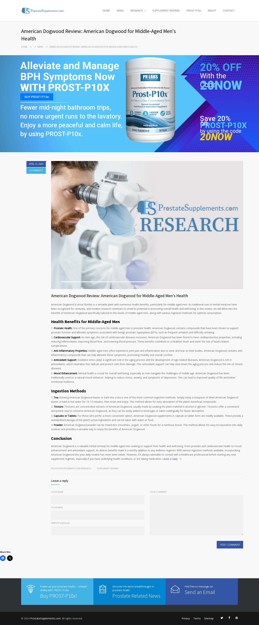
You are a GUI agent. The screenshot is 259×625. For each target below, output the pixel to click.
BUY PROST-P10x (37, 97)
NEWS (120, 10)
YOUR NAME (57, 491)
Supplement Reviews (108, 468)
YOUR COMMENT (158, 491)
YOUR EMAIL (57, 507)
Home (24, 46)
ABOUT (212, 10)
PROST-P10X (223, 125)
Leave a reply (170, 458)
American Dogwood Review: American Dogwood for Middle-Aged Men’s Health (119, 295)
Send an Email (200, 592)
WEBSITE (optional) (60, 522)
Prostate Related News (136, 595)
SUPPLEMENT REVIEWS (166, 10)
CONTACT (229, 10)
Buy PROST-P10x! (58, 595)
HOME (106, 10)
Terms (197, 618)
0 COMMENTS (36, 170)
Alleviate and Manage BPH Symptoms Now (69, 71)
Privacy (186, 618)
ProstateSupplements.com (45, 618)
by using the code (220, 131)
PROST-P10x (193, 10)
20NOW (221, 85)
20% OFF (221, 69)
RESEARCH (136, 10)
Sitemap (209, 618)
